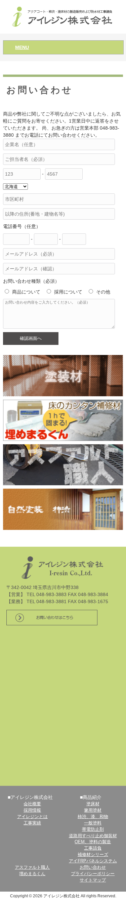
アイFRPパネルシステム (93, 861)
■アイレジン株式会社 (30, 797)
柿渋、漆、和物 (93, 816)
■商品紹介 (90, 797)
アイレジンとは (32, 816)
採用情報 (32, 810)
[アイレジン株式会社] (63, 16)
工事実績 (32, 823)
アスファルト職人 (32, 867)
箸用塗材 (92, 810)
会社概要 (32, 804)
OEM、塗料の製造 (93, 842)
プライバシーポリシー (93, 873)
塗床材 (92, 804)
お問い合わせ (93, 867)
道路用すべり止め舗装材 (93, 836)
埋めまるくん (32, 873)
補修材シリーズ (93, 854)
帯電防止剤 (93, 829)
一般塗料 (92, 823)
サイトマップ (93, 880)
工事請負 (92, 848)
